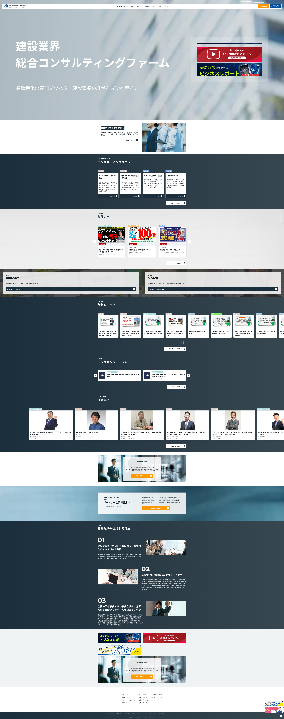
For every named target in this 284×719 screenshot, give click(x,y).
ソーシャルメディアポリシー (148, 713)
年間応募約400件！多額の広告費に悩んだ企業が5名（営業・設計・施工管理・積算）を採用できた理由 (187, 433)
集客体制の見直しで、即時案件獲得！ (87, 432)
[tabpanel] (108, 325)
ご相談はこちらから (156, 508)
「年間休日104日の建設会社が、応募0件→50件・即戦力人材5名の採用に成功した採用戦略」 (141, 433)
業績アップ (160, 378)
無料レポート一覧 (144, 700)
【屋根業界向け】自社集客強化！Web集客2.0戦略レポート (153, 332)
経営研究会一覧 (143, 697)
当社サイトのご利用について (170, 713)
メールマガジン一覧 (156, 694)
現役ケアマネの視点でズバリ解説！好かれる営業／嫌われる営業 (111, 251)
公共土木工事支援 (173, 176)
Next (229, 78)
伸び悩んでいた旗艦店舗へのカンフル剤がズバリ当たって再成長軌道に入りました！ (50, 433)
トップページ (125, 694)
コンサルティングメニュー (129, 700)
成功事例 (124, 703)
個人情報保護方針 (115, 713)
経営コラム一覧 (143, 703)
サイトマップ (155, 700)
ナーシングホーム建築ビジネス (107, 177)
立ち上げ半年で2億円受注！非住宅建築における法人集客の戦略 (176, 333)
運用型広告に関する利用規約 (159, 713)
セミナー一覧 (142, 694)
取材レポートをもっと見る (157, 289)
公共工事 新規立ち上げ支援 (153, 176)
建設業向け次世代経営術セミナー (139, 250)
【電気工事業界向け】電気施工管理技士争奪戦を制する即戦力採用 (243, 333)
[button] (135, 6)
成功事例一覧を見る (176, 446)
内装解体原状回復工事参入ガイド (198, 332)
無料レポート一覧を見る (13, 289)
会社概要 (109, 713)
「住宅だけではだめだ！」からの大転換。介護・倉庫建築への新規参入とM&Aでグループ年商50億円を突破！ (233, 433)
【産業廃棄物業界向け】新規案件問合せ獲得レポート (220, 332)
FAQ (141, 713)
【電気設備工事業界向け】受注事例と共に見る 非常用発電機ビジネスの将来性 (107, 333)
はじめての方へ (130, 140)
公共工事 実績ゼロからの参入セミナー (171, 250)
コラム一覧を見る (177, 387)
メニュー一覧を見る (176, 203)
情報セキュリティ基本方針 (124, 713)
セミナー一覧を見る (176, 263)
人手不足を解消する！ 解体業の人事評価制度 (266, 332)
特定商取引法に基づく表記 (135, 713)
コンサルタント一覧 (156, 697)
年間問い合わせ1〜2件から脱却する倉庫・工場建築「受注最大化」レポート (130, 333)
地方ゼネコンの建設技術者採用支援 (130, 177)
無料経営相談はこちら (142, 476)
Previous (229, 41)
